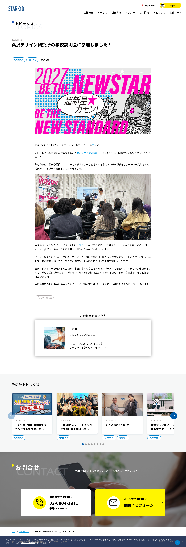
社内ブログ (18, 60)
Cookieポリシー (28, 542)
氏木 (94, 145)
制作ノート (175, 12)
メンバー (130, 12)
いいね (44, 298)
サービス (102, 12)
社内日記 (45, 60)
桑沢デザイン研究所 (87, 152)
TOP (13, 531)
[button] (11, 415)
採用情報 (144, 12)
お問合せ (171, 5)
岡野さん (83, 245)
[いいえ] (182, 541)
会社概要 (88, 12)
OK (177, 542)
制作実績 (116, 12)
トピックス (159, 12)
